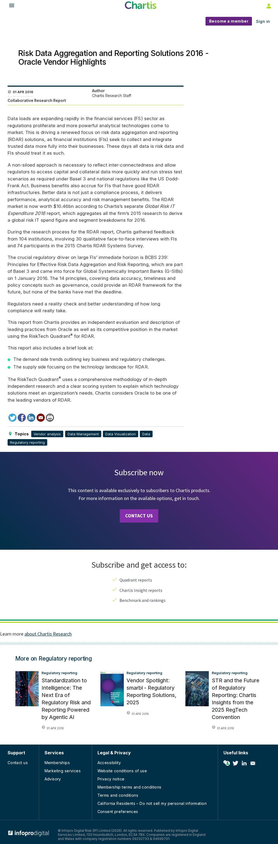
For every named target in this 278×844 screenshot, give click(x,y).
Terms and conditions (117, 795)
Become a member (229, 21)
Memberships (57, 762)
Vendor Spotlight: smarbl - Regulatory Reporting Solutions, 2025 (151, 691)
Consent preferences (117, 811)
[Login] (268, 6)
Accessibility (109, 762)
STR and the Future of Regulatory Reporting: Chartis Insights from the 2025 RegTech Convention (235, 698)
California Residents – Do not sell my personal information (152, 803)
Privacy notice (111, 779)
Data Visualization (120, 434)
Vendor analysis (47, 434)
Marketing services (63, 770)
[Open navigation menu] (9, 6)
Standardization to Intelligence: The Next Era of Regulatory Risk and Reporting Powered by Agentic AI (66, 698)
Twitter (235, 763)
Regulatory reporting (27, 442)
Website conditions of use (122, 770)
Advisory (53, 779)
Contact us (18, 762)
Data (146, 434)
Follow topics (226, 763)
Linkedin (244, 763)
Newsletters (252, 763)
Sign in (263, 21)
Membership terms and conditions (129, 787)
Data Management (83, 434)
